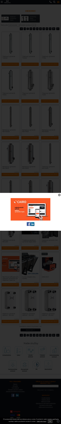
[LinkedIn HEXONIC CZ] (32, 225)
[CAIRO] (30, 220)
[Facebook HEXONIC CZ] (29, 225)
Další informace (41, 421)
